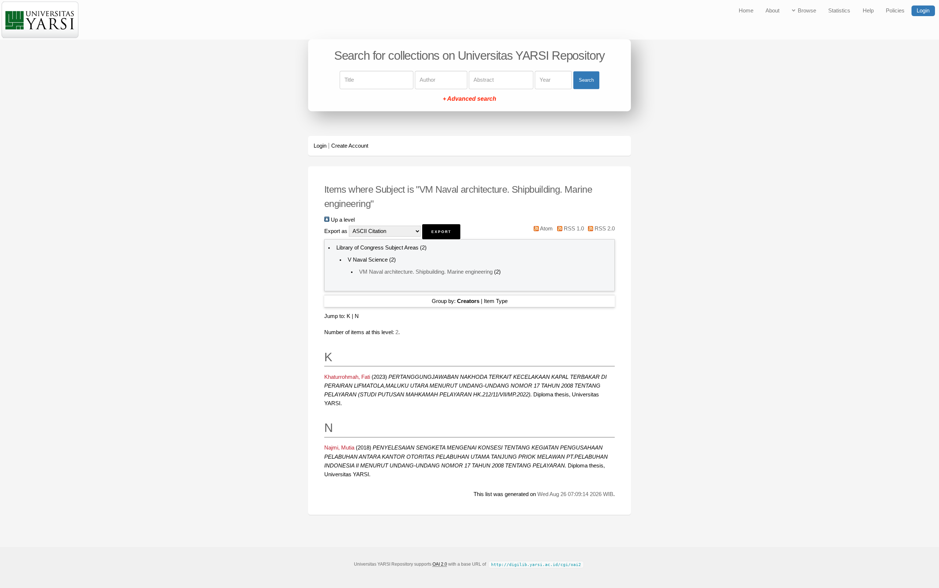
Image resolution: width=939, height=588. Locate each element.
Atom (546, 229)
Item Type (496, 301)
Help (868, 11)
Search (586, 80)
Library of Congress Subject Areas (377, 248)
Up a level (342, 220)
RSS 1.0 (573, 229)
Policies (895, 11)
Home (746, 11)
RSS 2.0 (604, 229)
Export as (335, 231)
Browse (807, 11)
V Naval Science (368, 260)
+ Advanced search (469, 99)
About (772, 11)
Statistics (839, 11)
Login (923, 11)
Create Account (349, 146)
